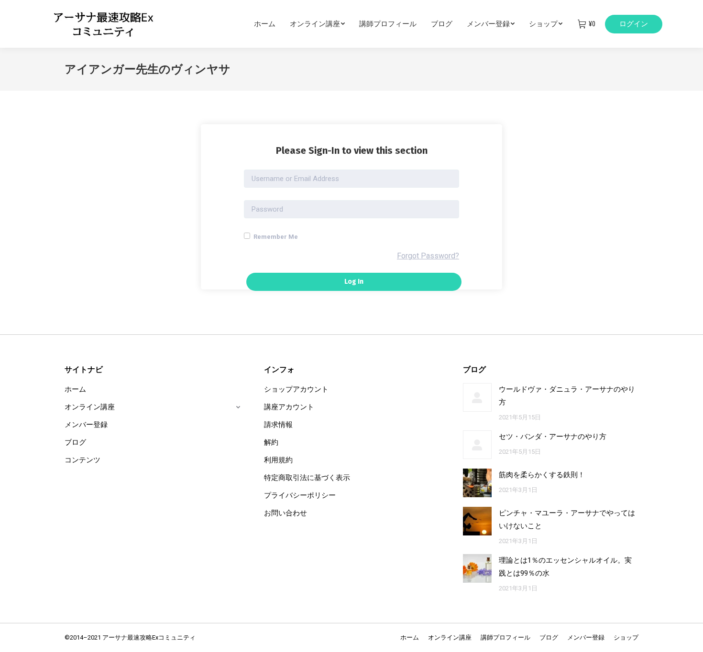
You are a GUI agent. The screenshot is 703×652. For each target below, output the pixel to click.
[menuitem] (272, 24)
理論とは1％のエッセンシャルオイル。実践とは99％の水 (565, 566)
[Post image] (477, 397)
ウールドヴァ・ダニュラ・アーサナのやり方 (567, 395)
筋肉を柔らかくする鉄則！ (542, 474)
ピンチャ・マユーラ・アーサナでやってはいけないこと (567, 519)
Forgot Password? (428, 255)
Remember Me (275, 236)
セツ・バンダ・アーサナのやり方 (552, 436)
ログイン (633, 24)
